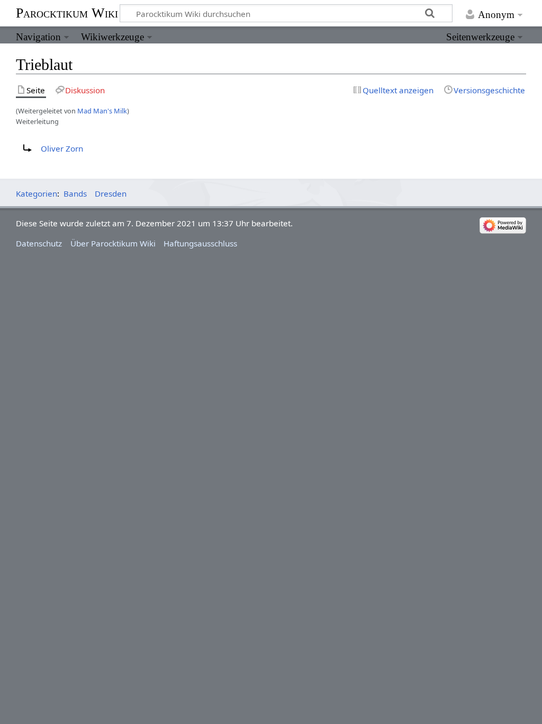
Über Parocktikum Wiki (113, 243)
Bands (75, 193)
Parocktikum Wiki (67, 12)
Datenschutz (39, 243)
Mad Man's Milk (102, 111)
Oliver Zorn (62, 148)
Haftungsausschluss (200, 243)
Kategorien (36, 193)
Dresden (111, 193)
